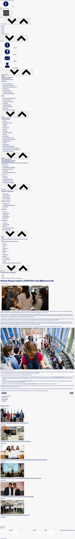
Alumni (2, 29)
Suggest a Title (5, 218)
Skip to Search (2, 0)
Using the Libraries (5, 74)
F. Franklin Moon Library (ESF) (8, 151)
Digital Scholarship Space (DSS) (8, 146)
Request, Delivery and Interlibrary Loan (10, 87)
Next (71, 393)
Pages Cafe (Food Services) (8, 132)
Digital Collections (6, 203)
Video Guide (5, 223)
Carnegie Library (6, 136)
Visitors (2, 30)
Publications (5, 244)
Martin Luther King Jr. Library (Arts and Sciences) (11, 149)
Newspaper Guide (6, 224)
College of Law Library (7, 141)
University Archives (6, 197)
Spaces (3, 116)
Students (3, 25)
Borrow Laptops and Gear (7, 83)
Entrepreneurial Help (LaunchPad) (9, 109)
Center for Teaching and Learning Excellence (11, 147)
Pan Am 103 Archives (6, 195)
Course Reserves (6, 88)
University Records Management (9, 93)
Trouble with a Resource (7, 104)
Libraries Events (6, 254)
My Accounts (15, 67)
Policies (4, 243)
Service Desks (5, 103)
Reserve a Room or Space (7, 122)
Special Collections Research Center (9, 139)
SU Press (4, 261)
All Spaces (4, 121)
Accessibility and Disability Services (9, 98)
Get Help (14, 54)
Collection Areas (6, 193)
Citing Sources (5, 177)
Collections (4, 189)
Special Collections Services (8, 91)
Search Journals (5, 214)
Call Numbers (5, 131)
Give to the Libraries (6, 259)
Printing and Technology (7, 100)
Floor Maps (5, 129)
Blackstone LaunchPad (6, 396)
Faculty (2, 27)
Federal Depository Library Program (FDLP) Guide (12, 262)
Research (3, 158)
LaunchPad (5, 142)
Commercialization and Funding (8, 182)
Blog (3, 246)
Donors (2, 32)
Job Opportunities (6, 258)
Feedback (15, 61)
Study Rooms (5, 124)
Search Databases (6, 216)
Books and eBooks (6, 213)
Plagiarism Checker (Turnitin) (8, 180)
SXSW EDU (4, 401)
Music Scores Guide (6, 229)
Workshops (5, 176)
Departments (5, 251)
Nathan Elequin (5, 397)
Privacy (64, 530)
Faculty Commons (6, 127)
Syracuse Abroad (6, 144)
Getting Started (5, 165)
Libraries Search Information (8, 106)
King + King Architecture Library (8, 137)
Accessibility (68, 530)
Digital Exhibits (5, 206)
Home (3, 275)
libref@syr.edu (2, 527)
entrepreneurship (5, 399)
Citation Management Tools (8, 179)
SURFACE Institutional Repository (9, 205)
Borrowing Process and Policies (8, 85)
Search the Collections (7, 198)
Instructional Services (6, 90)
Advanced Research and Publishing (9, 167)
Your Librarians (5, 108)
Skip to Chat (6, 0)
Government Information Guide (8, 227)
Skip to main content (11, 0)
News (4, 253)
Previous (4, 393)
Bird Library (5, 134)
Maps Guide (5, 226)
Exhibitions (5, 126)
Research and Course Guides (8, 169)
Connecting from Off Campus (8, 101)
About (3, 236)
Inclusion (4, 249)
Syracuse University (5, 33)
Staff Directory (5, 248)
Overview (4, 211)
